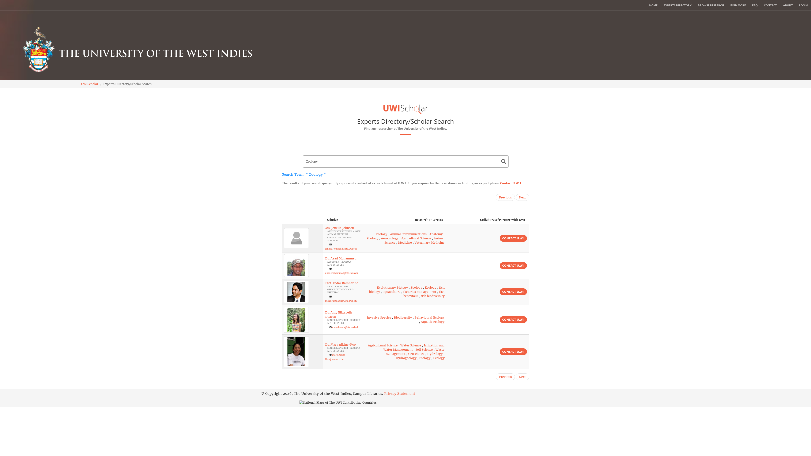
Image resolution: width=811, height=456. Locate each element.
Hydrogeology (406, 358)
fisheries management (419, 292)
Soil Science (424, 350)
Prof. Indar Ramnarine (341, 283)
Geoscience (416, 354)
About (788, 5)
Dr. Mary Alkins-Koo (340, 344)
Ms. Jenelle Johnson (339, 228)
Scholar (332, 220)
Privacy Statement (399, 393)
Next (522, 197)
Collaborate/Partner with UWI (502, 220)
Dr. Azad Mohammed (341, 258)
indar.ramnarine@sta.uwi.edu (341, 301)
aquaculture (391, 292)
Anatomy (436, 234)
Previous (505, 197)
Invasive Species (379, 317)
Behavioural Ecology (430, 317)
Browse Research (711, 5)
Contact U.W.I (510, 183)
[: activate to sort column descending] (302, 220)
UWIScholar (89, 84)
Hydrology (435, 354)
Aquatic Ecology (433, 322)
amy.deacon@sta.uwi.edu (345, 327)
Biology (381, 234)
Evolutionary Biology (392, 287)
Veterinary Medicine (430, 242)
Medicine (405, 242)
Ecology (430, 287)
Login (803, 5)
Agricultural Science (416, 238)
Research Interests (429, 220)
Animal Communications (408, 234)
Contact (770, 5)
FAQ (755, 5)
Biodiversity (403, 317)
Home (653, 5)
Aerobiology (390, 238)
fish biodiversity (433, 296)
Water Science (410, 345)
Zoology (372, 238)
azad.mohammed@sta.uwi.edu (341, 273)
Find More (738, 5)
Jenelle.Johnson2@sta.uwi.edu (341, 248)
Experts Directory (677, 5)
